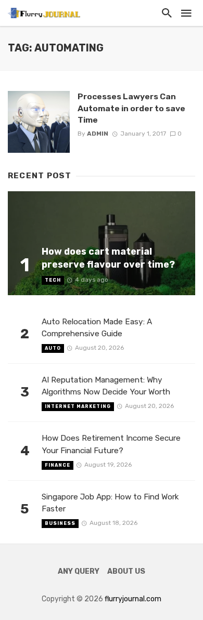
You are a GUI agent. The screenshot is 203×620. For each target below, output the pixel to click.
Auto (53, 348)
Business (60, 523)
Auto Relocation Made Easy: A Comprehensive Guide (97, 327)
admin (97, 133)
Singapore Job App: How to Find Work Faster (110, 502)
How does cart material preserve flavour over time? (108, 258)
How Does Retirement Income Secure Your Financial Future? (111, 444)
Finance (57, 465)
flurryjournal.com (133, 599)
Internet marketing (78, 406)
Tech (53, 280)
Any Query (78, 571)
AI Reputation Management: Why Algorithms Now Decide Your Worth (106, 386)
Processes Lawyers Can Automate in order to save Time (131, 107)
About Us (126, 571)
